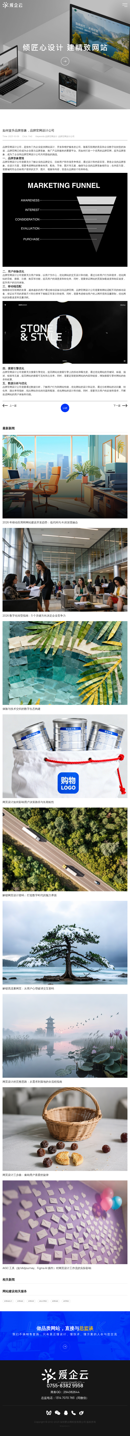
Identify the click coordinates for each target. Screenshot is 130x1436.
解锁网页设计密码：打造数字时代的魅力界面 (30, 895)
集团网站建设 (55, 1301)
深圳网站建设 (20, 1301)
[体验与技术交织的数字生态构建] (65, 663)
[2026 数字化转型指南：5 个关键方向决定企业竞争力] (65, 570)
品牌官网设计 (51, 136)
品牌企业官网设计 (43, 1301)
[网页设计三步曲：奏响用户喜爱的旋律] (65, 1129)
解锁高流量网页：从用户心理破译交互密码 (28, 988)
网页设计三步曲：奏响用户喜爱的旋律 (26, 1175)
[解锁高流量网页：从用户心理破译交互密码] (65, 943)
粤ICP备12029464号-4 (65, 1426)
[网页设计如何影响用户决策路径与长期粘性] (65, 756)
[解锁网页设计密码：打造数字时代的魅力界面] (65, 849)
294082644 (71, 1392)
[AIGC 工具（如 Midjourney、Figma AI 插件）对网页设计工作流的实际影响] (65, 1222)
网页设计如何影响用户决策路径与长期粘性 (28, 802)
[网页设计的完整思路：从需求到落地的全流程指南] (65, 1036)
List (65, 408)
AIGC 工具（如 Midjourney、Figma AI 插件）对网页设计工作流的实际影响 (47, 1268)
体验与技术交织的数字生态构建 (21, 709)
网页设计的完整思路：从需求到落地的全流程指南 (32, 1081)
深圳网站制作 (31, 1301)
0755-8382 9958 (65, 1385)
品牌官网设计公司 (66, 136)
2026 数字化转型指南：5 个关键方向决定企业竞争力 (34, 615)
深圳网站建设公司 (8, 1301)
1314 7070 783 (65, 1398)
